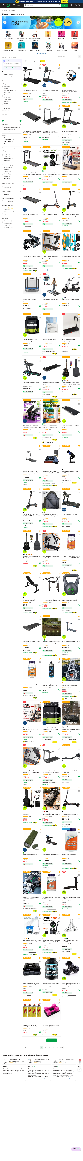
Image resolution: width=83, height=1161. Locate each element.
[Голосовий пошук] (59, 5)
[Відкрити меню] (3, 5)
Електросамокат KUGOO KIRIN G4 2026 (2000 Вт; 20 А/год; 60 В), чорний (31, 515)
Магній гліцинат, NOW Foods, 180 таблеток (51, 898)
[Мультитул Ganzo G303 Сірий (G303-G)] (55, 1061)
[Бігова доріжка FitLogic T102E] (32, 200)
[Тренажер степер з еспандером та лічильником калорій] (32, 882)
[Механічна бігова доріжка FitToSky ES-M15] (71, 882)
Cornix (7, 92)
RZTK (6, 88)
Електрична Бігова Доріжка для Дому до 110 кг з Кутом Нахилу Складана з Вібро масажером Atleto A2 (31, 771)
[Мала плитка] (79, 56)
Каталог (18, 5)
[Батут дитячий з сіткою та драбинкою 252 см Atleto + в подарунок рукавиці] (32, 285)
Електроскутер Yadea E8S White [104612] (70, 300)
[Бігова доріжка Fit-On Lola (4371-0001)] (71, 411)
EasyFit (7, 99)
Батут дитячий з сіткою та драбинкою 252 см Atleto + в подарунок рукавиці (30, 300)
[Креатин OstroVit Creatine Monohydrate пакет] (51, 325)
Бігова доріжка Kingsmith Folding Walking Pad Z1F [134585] (31, 642)
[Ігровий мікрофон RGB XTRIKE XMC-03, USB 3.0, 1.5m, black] (71, 456)
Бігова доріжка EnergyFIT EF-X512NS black (41, 1060)
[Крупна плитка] (76, 56)
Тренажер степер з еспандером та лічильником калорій (32, 898)
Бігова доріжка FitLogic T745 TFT (31, 382)
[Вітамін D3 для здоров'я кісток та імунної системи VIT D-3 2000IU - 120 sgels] (71, 542)
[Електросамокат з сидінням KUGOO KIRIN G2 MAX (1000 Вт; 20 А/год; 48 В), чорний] (51, 200)
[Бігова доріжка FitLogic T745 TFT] (32, 368)
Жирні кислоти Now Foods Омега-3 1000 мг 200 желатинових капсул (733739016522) (69, 855)
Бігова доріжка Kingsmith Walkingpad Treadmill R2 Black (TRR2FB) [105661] (50, 132)
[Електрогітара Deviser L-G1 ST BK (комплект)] (32, 798)
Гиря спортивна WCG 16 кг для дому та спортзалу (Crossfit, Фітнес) (70, 600)
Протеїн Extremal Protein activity (51, 983)
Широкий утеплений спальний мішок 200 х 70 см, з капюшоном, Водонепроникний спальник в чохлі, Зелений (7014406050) (32, 855)
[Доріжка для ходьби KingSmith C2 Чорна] (51, 368)
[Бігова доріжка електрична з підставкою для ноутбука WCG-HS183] (32, 456)
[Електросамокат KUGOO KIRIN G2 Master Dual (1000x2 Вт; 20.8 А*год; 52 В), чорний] (71, 798)
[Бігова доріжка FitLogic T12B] (71, 116)
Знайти (64, 5)
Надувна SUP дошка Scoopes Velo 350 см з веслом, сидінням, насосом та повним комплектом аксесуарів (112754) (71, 257)
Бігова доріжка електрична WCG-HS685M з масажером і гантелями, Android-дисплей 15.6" (51, 855)
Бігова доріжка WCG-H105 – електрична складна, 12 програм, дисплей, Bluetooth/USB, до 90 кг (32, 173)
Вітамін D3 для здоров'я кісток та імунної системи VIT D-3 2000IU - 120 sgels (71, 557)
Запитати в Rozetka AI (12, 67)
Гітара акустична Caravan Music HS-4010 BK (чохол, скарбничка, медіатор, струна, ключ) (70, 383)
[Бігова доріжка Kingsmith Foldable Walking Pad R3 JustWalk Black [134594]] (32, 116)
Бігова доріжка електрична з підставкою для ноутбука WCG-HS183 (31, 472)
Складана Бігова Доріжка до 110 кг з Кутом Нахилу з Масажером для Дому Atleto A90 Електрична (51, 557)
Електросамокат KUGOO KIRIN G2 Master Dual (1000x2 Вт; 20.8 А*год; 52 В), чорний (70, 814)
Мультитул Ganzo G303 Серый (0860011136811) (70, 941)
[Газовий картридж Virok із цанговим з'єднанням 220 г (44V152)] (51, 669)
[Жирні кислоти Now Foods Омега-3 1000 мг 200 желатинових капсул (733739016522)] (71, 840)
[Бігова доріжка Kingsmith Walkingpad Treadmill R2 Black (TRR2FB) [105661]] (51, 116)
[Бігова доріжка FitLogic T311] (32, 75)
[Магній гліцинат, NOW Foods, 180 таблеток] (51, 882)
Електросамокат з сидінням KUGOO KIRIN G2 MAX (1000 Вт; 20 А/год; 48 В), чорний (51, 215)
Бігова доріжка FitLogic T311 (30, 90)
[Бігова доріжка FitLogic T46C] (71, 500)
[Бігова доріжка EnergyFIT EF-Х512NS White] (51, 285)
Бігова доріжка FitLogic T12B (69, 131)
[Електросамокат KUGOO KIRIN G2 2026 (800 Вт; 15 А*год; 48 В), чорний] (71, 200)
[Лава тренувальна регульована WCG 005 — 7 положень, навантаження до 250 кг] (32, 584)
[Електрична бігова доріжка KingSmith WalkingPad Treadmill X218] (51, 756)
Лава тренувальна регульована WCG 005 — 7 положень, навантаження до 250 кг (31, 600)
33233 (61, 1047)
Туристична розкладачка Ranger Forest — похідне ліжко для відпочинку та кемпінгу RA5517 (51, 642)
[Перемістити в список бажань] (40, 65)
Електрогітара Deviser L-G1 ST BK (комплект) (32, 814)
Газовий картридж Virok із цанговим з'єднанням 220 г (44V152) (49, 685)
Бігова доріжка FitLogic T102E (31, 214)
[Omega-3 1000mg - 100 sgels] (32, 669)
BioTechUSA (8, 97)
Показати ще (5, 110)
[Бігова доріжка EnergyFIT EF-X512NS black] (30, 1061)
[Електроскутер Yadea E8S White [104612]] (71, 285)
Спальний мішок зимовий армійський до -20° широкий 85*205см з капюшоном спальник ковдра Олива (51, 515)
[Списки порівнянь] (75, 5)
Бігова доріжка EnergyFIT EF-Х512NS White (50, 300)
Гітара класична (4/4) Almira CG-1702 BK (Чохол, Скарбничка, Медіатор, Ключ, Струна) (31, 557)
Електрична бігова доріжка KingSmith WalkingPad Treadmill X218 (50, 771)
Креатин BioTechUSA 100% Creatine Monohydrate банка (30, 340)
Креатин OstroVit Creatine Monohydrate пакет (49, 340)
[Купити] (40, 96)
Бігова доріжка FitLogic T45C (50, 90)
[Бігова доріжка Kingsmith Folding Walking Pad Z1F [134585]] (32, 627)
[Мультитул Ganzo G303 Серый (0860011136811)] (71, 925)
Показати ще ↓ (41, 53)
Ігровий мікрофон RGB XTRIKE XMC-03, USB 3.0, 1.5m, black (70, 472)
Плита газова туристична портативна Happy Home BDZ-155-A (51, 472)
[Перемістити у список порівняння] (40, 68)
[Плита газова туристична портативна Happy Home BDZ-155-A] (51, 456)
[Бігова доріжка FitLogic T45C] (51, 75)
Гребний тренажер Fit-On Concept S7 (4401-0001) (71, 771)
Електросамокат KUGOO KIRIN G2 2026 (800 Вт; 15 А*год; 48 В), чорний (70, 215)
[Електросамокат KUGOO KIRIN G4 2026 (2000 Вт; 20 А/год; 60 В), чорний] (32, 500)
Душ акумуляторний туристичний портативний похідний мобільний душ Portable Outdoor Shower (32, 941)
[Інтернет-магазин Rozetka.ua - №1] (8, 5)
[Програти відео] (60, 422)
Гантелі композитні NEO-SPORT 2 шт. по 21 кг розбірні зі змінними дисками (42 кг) (71, 984)
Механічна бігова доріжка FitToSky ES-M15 (71, 898)
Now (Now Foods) (10, 90)
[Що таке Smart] (46, 61)
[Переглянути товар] (42, 212)
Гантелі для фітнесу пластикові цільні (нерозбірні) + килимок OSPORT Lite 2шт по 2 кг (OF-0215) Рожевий (50, 1026)
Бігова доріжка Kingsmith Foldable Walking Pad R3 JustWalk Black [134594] (32, 132)
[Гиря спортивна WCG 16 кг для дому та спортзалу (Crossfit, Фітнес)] (71, 584)
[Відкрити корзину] (79, 5)
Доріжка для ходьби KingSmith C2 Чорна (51, 383)
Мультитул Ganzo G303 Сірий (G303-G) (66, 1060)
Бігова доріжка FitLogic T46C (69, 514)
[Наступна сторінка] (77, 1047)
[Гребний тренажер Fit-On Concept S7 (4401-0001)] (71, 756)
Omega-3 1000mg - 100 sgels (30, 684)
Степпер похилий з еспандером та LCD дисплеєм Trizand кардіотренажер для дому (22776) (32, 257)
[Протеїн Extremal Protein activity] (51, 968)
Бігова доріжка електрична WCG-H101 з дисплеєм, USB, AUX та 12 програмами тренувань (71, 642)
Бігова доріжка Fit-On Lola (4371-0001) (70, 426)
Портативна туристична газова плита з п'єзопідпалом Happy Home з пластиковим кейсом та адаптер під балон (31, 984)
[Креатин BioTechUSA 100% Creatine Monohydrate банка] (32, 325)
